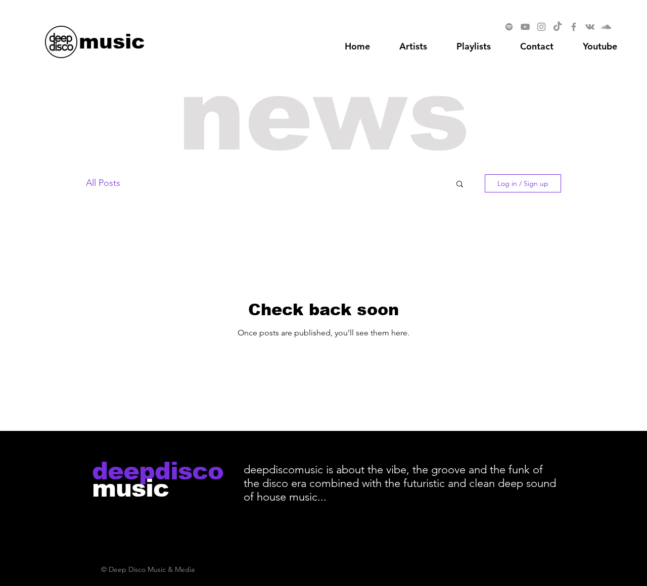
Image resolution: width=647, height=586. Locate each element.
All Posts (103, 182)
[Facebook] (573, 26)
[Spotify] (509, 26)
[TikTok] (557, 26)
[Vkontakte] (589, 26)
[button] (600, 46)
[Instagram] (541, 26)
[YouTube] (525, 26)
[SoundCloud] (606, 26)
